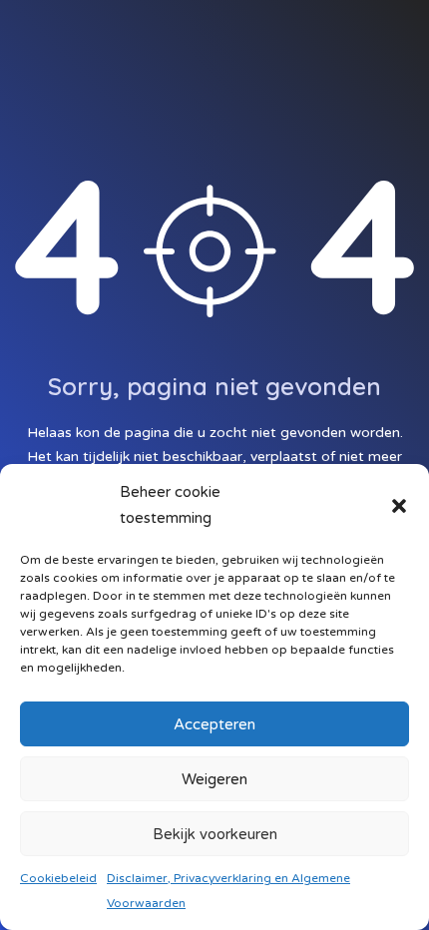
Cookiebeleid (58, 878)
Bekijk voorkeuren (215, 834)
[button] (399, 505)
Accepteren (214, 724)
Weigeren (214, 779)
